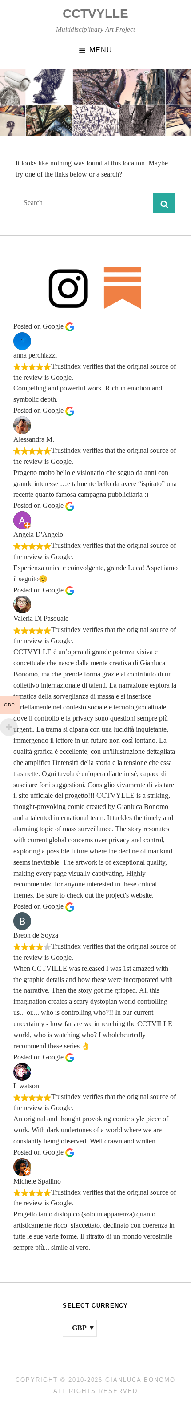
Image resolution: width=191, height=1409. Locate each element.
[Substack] (123, 287)
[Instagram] (68, 288)
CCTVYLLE (95, 13)
